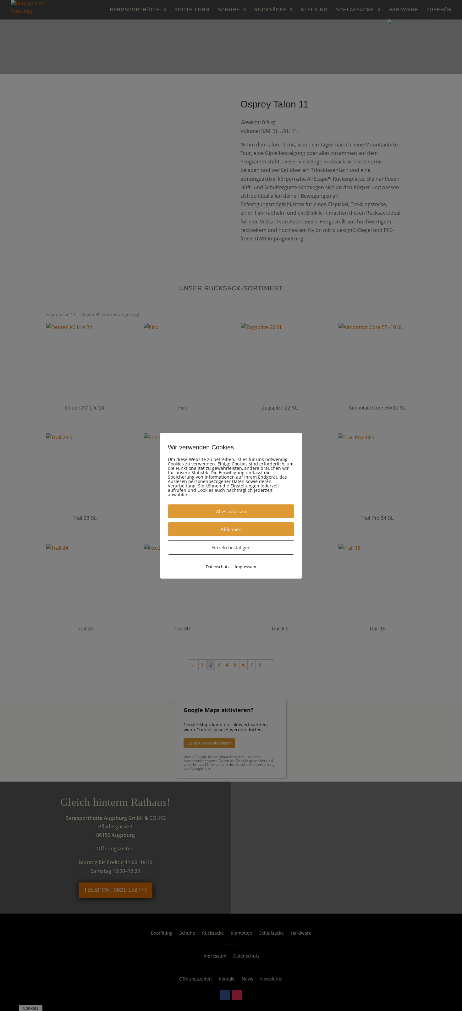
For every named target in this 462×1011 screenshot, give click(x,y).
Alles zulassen (231, 511)
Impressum (245, 566)
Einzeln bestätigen (231, 547)
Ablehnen (231, 529)
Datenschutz (217, 566)
